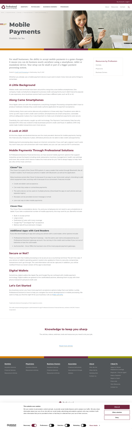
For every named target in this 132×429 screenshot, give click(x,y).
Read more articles (66, 346)
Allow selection (117, 412)
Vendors (70, 373)
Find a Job (114, 381)
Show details (93, 425)
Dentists (98, 65)
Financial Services (10, 370)
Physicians (99, 69)
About (107, 7)
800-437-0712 (58, 295)
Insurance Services (10, 367)
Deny (117, 417)
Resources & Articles (11, 373)
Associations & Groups (75, 370)
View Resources (115, 384)
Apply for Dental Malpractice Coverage (117, 368)
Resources (114, 7)
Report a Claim (115, 378)
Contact (122, 7)
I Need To (114, 364)
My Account (123, 2)
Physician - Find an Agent (118, 372)
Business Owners (101, 72)
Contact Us (92, 376)
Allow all (117, 407)
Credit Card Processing (21, 72)
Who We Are (93, 367)
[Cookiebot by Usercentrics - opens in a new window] (11, 425)
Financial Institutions (74, 367)
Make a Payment (116, 375)
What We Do (93, 370)
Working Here (93, 373)
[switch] (51, 425)
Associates (72, 364)
